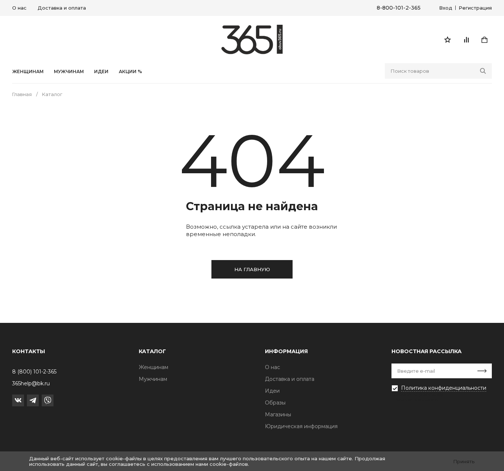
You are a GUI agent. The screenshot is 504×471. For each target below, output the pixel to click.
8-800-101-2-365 (399, 8)
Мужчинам (69, 71)
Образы (275, 402)
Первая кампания (415, 399)
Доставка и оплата (62, 8)
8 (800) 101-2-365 (34, 371)
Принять (464, 461)
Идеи (272, 391)
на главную (252, 269)
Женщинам (28, 71)
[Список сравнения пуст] (466, 39)
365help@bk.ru (31, 383)
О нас (19, 8)
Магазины (278, 414)
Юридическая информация (301, 426)
